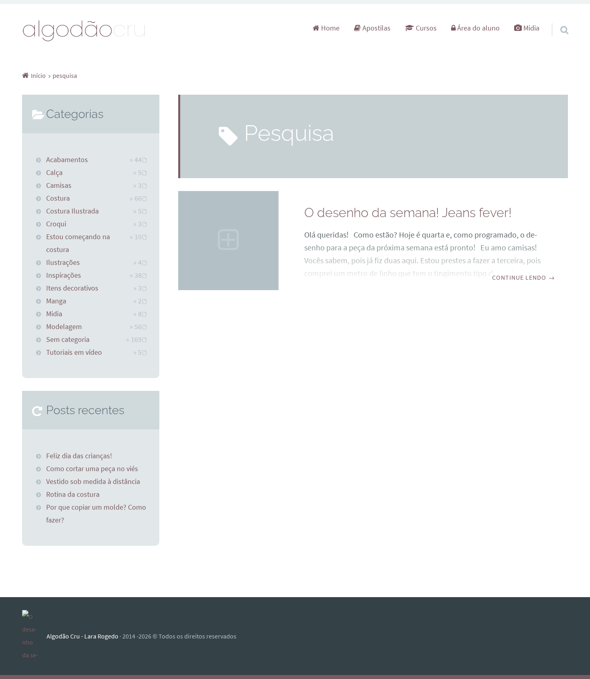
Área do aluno (478, 28)
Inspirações (63, 275)
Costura (58, 198)
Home (329, 28)
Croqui (56, 224)
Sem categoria (68, 339)
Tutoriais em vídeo (74, 352)
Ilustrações (63, 262)
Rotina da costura (73, 494)
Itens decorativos (72, 288)
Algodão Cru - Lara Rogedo (82, 636)
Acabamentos (67, 159)
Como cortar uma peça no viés (92, 468)
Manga (56, 301)
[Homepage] (84, 30)
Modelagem (64, 326)
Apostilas (376, 28)
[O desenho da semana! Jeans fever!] (228, 240)
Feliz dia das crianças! (79, 455)
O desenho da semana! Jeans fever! (408, 212)
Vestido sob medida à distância (93, 481)
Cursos (425, 28)
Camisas (58, 185)
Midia (530, 28)
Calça (54, 172)
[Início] (34, 636)
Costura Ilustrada (72, 211)
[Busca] (557, 19)
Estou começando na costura (78, 243)
